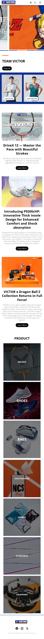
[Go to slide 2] (13, 50)
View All (6, 68)
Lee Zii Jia (9, 98)
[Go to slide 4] (31, 50)
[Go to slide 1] (4, 50)
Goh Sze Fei (32, 98)
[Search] (35, 2)
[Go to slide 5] (40, 50)
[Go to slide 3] (22, 50)
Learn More (22, 168)
